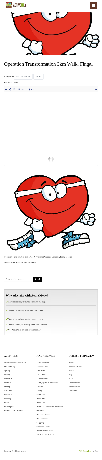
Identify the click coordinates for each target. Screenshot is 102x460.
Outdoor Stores (42, 419)
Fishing (7, 387)
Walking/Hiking (23, 77)
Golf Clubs (8, 391)
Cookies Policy (74, 383)
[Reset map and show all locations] (96, 89)
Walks (38, 77)
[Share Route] (10, 89)
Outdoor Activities (43, 415)
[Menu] (93, 5)
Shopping (40, 423)
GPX (32, 89)
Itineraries (8, 395)
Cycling (7, 371)
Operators (40, 411)
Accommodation (42, 363)
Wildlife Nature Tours (44, 431)
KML (22, 89)
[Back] (6, 89)
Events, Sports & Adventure (47, 383)
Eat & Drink (41, 375)
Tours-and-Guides (43, 427)
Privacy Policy (74, 387)
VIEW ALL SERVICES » (45, 435)
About (71, 363)
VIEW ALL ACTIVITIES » (14, 411)
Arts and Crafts (42, 367)
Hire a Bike (40, 399)
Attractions (40, 371)
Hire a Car (40, 403)
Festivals (7, 383)
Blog (70, 375)
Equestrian (8, 379)
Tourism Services (75, 367)
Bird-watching (9, 367)
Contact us (73, 391)
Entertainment (42, 379)
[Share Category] (14, 89)
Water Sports (9, 407)
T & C (71, 379)
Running (7, 399)
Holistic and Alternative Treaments (49, 407)
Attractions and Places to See (15, 363)
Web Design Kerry (85, 451)
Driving (7, 375)
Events (71, 371)
